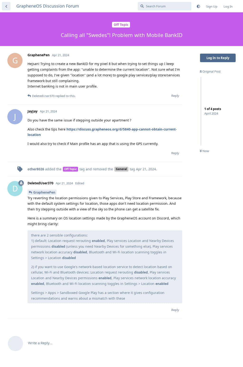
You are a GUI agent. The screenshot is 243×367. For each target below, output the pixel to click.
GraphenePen (44, 192)
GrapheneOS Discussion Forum (47, 6)
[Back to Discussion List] (6, 6)
